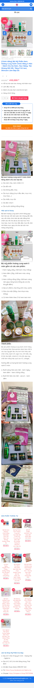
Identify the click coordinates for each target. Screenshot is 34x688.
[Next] (29, 33)
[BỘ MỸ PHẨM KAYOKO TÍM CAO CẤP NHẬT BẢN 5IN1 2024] (28, 523)
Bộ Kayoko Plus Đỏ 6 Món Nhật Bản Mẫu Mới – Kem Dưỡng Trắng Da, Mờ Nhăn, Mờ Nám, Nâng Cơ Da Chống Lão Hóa (17, 572)
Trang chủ (4, 57)
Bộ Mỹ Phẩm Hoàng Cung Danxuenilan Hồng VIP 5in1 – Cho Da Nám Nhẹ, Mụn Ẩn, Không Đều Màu (28, 571)
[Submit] (31, 8)
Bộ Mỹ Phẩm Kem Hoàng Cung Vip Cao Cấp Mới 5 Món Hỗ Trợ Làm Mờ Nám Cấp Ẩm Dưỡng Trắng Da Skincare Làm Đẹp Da (17, 538)
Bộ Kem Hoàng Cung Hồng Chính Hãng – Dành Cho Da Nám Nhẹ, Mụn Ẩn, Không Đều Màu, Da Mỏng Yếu (6, 605)
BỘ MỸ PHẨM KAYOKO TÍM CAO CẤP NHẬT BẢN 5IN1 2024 (28, 534)
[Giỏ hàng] (31, 4)
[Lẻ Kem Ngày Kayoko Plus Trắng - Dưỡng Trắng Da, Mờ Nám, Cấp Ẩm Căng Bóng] (6, 557)
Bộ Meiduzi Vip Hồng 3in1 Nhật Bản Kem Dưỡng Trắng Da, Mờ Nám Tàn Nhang (17, 603)
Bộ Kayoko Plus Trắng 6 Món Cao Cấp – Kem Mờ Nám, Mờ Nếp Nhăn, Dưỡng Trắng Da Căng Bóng (28, 605)
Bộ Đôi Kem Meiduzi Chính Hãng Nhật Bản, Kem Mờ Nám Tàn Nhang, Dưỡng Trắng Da (6, 536)
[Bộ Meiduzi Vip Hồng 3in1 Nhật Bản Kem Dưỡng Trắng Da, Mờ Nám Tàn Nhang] (17, 592)
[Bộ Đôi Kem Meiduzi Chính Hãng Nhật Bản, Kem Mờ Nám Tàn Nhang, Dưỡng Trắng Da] (6, 523)
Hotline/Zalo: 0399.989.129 (17, 1)
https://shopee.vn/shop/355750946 (21, 673)
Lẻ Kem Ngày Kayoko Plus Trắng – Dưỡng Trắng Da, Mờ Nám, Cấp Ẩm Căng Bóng (6, 570)
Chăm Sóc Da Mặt (16, 57)
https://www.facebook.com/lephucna (18, 670)
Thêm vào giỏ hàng (20, 98)
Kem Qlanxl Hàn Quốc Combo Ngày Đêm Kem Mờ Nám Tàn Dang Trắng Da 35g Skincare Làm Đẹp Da (6, 636)
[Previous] (5, 33)
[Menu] (2, 4)
